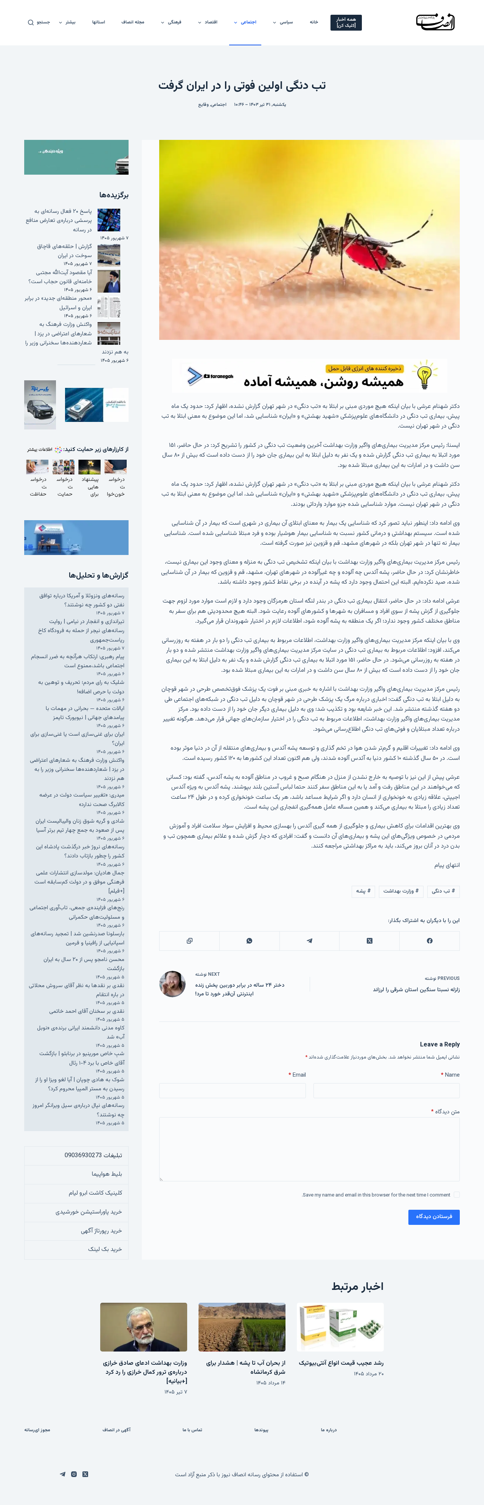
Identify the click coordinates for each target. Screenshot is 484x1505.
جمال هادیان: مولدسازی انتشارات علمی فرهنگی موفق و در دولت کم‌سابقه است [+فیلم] (79, 882)
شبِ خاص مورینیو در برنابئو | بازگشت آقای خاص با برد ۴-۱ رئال (81, 1058)
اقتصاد (211, 22)
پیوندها (261, 1431)
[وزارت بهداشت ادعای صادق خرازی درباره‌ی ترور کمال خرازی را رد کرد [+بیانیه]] (143, 1327)
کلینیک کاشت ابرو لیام (95, 1193)
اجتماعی (248, 22)
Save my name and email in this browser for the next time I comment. (376, 1195)
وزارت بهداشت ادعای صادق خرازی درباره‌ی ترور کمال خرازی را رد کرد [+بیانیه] (145, 1372)
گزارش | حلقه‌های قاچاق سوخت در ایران (64, 251)
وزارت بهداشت (401, 891)
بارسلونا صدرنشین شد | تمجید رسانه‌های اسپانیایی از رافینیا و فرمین (77, 938)
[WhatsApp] (249, 941)
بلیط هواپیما (107, 1174)
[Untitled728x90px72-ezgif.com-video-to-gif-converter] (309, 376)
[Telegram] (309, 941)
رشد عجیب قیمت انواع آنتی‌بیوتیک (341, 1363)
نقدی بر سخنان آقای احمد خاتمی (86, 1011)
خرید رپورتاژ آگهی (101, 1231)
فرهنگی (175, 22)
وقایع (203, 104)
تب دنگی (443, 891)
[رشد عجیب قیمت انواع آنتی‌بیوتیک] (340, 1327)
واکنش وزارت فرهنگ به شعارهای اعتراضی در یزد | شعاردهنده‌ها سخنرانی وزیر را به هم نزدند (77, 338)
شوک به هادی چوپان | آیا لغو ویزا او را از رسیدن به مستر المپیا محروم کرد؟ (79, 1084)
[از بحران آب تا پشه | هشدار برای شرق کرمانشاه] (242, 1327)
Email (297, 1075)
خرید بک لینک (105, 1249)
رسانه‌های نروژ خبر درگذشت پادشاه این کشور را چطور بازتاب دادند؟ (80, 851)
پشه (363, 891)
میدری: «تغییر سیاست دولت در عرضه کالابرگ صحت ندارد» (81, 800)
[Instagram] (74, 1474)
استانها (98, 22)
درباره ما (329, 1431)
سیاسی (286, 22)
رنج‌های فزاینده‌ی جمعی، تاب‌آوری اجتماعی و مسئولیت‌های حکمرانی (76, 912)
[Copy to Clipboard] (189, 941)
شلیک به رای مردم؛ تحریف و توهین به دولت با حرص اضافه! (81, 687)
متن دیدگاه (445, 1112)
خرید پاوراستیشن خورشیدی (89, 1212)
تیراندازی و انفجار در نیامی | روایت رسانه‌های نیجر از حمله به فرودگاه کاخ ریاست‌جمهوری (81, 631)
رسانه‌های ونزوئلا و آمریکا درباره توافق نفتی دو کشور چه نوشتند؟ (81, 600)
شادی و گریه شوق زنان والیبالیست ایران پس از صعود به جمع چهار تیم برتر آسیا (80, 826)
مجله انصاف (132, 22)
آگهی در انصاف (116, 1431)
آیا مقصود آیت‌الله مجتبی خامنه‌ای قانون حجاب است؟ (60, 277)
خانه (314, 22)
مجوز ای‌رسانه (37, 1431)
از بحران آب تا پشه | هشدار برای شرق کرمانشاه (245, 1368)
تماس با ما (192, 1431)
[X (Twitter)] (369, 941)
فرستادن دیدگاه (434, 1216)
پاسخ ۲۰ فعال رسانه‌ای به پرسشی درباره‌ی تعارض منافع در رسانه (59, 220)
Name (450, 1075)
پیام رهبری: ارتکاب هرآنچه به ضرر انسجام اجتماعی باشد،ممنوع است (77, 661)
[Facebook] (429, 941)
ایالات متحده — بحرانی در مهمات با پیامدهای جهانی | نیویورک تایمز (85, 713)
